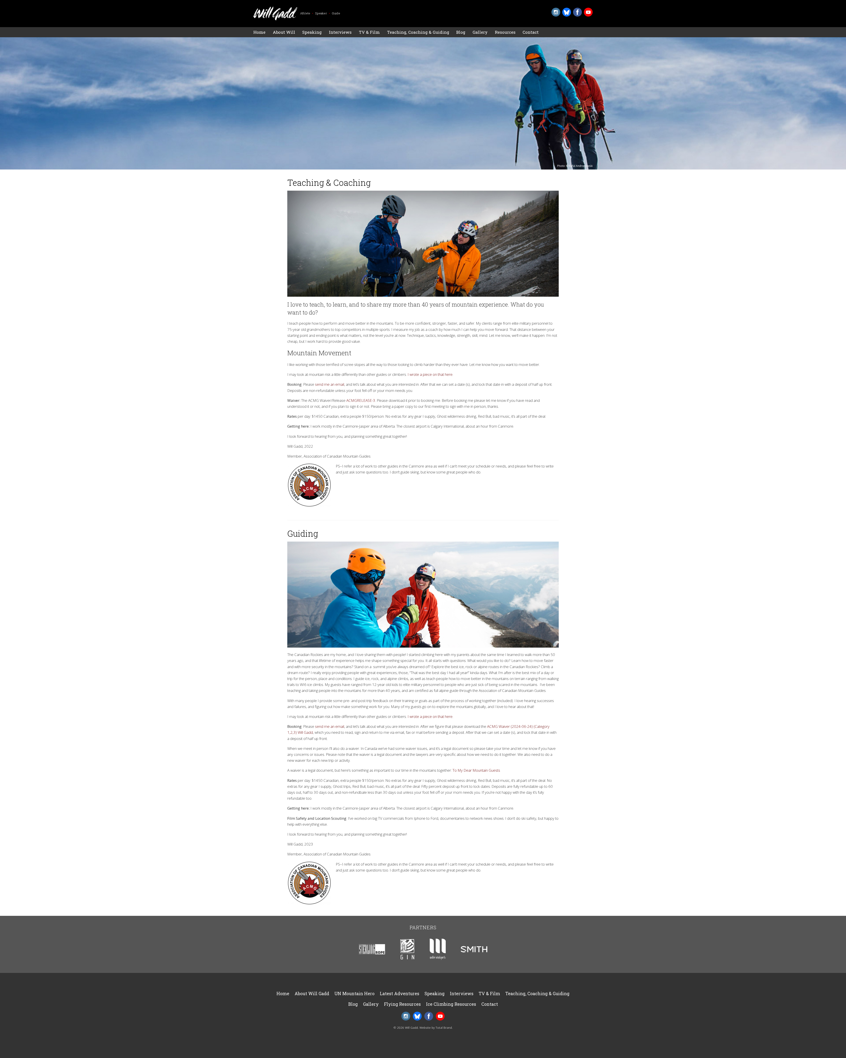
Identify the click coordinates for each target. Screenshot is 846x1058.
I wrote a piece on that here (430, 374)
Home (259, 32)
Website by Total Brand (435, 1027)
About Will (284, 32)
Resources (505, 32)
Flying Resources (402, 1004)
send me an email (329, 384)
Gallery (480, 32)
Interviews (340, 32)
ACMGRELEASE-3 (360, 400)
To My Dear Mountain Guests (476, 770)
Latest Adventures (399, 993)
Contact (531, 32)
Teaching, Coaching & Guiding (418, 32)
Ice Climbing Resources (451, 1004)
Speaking (312, 32)
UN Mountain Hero (354, 993)
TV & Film (369, 32)
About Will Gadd (312, 993)
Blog (460, 32)
